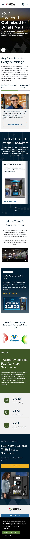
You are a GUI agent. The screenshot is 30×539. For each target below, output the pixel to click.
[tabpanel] (15, 111)
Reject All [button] (17, 532)
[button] (6, 535)
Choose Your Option (9, 293)
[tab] (9, 87)
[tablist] (15, 86)
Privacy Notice (6, 528)
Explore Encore (8, 201)
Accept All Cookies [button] (8, 532)
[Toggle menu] (2, 4)
